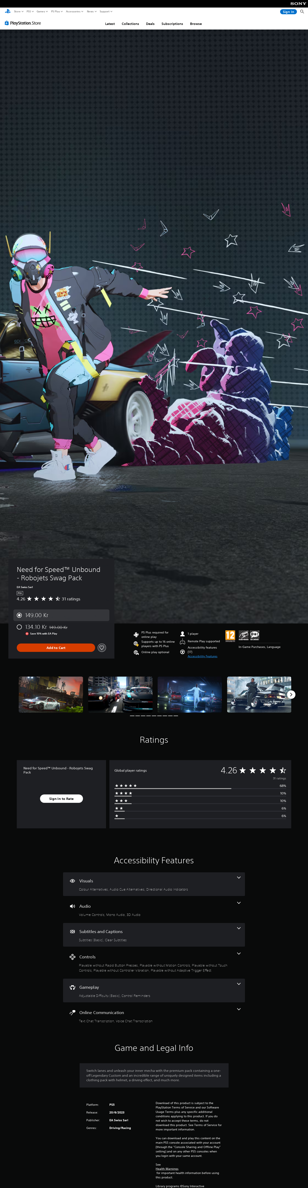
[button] (202, 656)
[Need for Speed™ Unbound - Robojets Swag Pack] (51, 695)
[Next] (291, 694)
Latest (110, 24)
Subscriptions (172, 24)
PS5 (29, 11)
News (90, 11)
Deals (150, 24)
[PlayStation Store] (24, 22)
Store (17, 11)
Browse (196, 24)
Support (105, 11)
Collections (130, 24)
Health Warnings (167, 1169)
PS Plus (55, 11)
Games (41, 11)
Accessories (73, 11)
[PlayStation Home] (7, 12)
